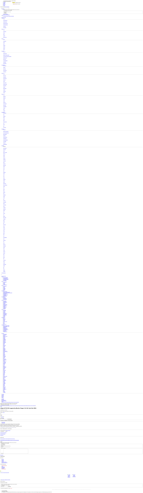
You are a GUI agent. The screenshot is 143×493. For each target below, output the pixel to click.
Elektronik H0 (5, 296)
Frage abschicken (2, 456)
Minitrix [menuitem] (4, 366)
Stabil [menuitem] (4, 360)
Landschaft (4, 308)
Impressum (3, 468)
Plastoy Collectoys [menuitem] (5, 351)
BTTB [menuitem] (4, 385)
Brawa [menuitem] (4, 381)
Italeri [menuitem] (4, 343)
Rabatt (1, 416)
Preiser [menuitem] (4, 387)
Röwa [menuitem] (4, 355)
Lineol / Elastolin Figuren (6, 326)
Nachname (2, 446)
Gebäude (4, 307)
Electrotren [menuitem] (4, 370)
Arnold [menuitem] (4, 382)
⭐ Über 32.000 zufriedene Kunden (4, 470)
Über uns (4, 4)
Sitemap (4, 5)
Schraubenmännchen (5, 329)
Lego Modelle (5, 330)
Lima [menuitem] (4, 347)
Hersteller (3, 145)
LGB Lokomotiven (5, 277)
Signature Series (5, 321)
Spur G (4, 18)
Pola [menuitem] (3, 378)
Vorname (2, 445)
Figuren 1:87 (4, 294)
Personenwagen (5, 302)
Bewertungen (4, 471)
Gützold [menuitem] (4, 372)
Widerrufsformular (4, 465)
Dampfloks (4, 310)
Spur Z (2, 94)
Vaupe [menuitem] (4, 361)
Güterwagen (4, 298)
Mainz (73, 489)
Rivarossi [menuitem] (4, 379)
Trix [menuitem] (3, 365)
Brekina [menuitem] (4, 363)
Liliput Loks (1, 435)
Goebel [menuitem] (4, 371)
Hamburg (84, 489)
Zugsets (4, 303)
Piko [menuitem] (3, 390)
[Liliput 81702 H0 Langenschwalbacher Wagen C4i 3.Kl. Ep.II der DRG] (9, 405)
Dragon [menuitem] (4, 337)
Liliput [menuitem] (4, 373)
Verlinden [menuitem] (4, 367)
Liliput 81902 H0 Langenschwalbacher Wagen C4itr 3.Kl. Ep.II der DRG (9, 440)
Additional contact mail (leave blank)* (7, 9)
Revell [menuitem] (4, 353)
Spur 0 (2, 38)
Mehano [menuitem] (4, 349)
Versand (3, 417)
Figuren (4, 289)
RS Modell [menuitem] (4, 356)
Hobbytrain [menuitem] (4, 342)
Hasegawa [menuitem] (4, 341)
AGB (2, 466)
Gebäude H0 (4, 295)
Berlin (86, 489)
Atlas (4, 318)
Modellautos (3, 112)
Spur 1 (4, 29)
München (82, 489)
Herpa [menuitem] (4, 374)
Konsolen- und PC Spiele (6, 325)
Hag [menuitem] (3, 369)
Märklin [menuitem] (4, 391)
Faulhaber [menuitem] (4, 339)
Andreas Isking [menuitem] (5, 334)
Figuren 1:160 (5, 304)
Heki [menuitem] (3, 386)
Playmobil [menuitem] (4, 377)
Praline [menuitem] (4, 352)
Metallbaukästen (5, 331)
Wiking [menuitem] (4, 389)
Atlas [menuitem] (4, 364)
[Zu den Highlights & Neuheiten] (5, 479)
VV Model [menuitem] (4, 362)
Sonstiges (4, 129)
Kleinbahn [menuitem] (4, 345)
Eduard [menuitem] (4, 338)
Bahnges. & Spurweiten (4, 462)
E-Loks (4, 311)
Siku (3, 323)
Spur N (3, 73)
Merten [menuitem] (4, 350)
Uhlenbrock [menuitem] (4, 380)
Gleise (4, 283)
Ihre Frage (2, 453)
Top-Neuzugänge (4, 17)
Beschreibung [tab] (3, 422)
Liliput (3, 412)
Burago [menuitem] (4, 335)
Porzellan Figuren (5, 328)
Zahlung (3, 460)
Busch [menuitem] (4, 368)
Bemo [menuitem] (4, 384)
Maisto (4, 319)
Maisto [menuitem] (4, 348)
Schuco (4, 320)
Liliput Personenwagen (3, 432)
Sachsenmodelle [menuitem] (5, 376)
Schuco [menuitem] (4, 357)
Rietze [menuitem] (4, 354)
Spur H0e (4, 297)
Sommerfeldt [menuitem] (4, 359)
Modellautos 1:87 (5, 293)
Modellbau (4, 327)
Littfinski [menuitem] (4, 392)
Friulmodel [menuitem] (4, 340)
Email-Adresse (2, 485)
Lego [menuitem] (4, 375)
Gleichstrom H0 (5, 291)
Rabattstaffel (3, 467)
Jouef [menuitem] (4, 344)
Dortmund (78, 489)
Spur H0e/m (4, 65)
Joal (3, 322)
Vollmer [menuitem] (4, 388)
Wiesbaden (76, 489)
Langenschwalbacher (7, 430)
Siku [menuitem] (3, 358)
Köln (79, 489)
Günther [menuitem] (4, 383)
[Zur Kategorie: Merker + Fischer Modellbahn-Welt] (74, 476)
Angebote (4, 2)
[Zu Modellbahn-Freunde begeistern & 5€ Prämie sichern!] (69, 476)
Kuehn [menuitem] (4, 346)
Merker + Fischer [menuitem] (5, 336)
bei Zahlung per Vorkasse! (16, 2)
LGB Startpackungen (5, 279)
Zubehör (4, 306)
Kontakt (4, 3)
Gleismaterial (4, 305)
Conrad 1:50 (4, 324)
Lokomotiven (4, 299)
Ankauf (3, 461)
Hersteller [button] (3, 333)
